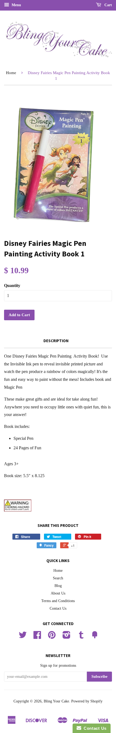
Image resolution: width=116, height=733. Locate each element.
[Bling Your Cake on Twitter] (23, 637)
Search (58, 578)
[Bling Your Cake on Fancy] (95, 637)
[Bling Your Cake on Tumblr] (81, 637)
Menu (16, 5)
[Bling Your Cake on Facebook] (37, 637)
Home (11, 73)
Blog (58, 586)
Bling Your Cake (56, 701)
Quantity (12, 285)
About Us (58, 593)
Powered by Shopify (87, 701)
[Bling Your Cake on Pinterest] (52, 637)
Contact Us (58, 608)
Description (56, 340)
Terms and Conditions (58, 601)
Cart (107, 5)
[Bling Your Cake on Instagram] (66, 637)
